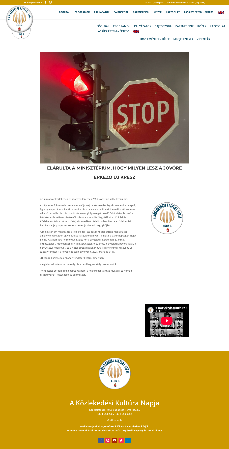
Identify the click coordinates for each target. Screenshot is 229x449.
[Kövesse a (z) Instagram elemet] (107, 440)
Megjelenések (183, 39)
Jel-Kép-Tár (159, 3)
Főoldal (64, 12)
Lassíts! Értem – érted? (198, 12)
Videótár (203, 39)
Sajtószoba (121, 12)
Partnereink (141, 12)
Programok (82, 12)
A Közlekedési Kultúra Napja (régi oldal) (186, 3)
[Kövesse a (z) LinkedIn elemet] (128, 440)
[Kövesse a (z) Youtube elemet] (114, 440)
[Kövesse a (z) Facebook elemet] (101, 440)
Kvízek (148, 3)
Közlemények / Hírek (155, 39)
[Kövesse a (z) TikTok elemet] (121, 440)
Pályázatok (101, 12)
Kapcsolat (173, 12)
